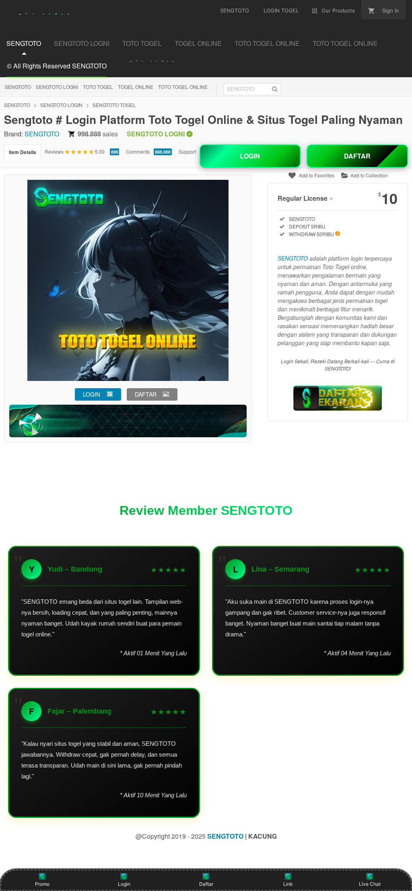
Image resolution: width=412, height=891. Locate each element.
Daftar (206, 884)
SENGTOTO (18, 86)
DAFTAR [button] (146, 394)
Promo (42, 884)
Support (187, 151)
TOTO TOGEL (98, 86)
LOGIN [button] (91, 394)
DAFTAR (357, 156)
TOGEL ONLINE (135, 86)
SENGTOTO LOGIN (61, 104)
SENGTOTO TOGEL (114, 104)
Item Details (22, 152)
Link (288, 884)
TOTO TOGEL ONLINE (183, 86)
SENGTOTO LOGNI (57, 86)
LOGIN (250, 156)
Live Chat (370, 884)
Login (124, 884)
